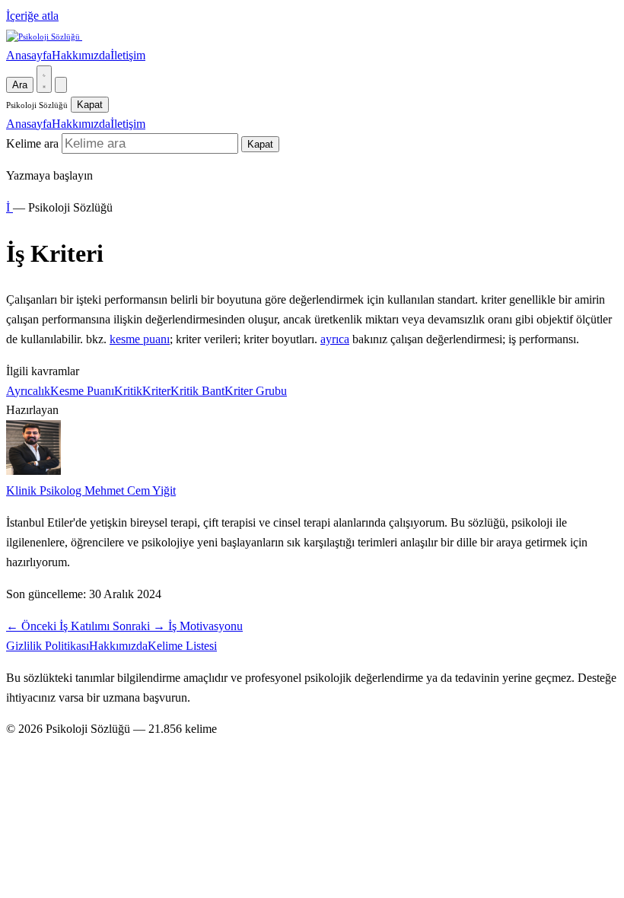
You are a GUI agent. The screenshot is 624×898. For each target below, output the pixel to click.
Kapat (90, 104)
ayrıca (334, 339)
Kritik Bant (197, 390)
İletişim (127, 55)
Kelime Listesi (182, 645)
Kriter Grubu (255, 390)
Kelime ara (32, 143)
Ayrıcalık (28, 390)
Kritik (128, 390)
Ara (19, 85)
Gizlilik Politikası (47, 645)
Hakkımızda (81, 55)
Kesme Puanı (82, 390)
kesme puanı (140, 339)
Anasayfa (29, 55)
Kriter (156, 390)
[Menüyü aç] (61, 85)
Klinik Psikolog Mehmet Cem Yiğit (91, 490)
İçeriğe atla (32, 15)
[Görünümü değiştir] (44, 79)
